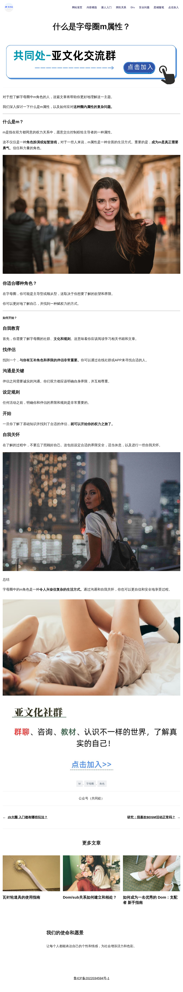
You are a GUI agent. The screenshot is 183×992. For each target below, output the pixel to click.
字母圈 (90, 783)
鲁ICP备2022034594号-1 (91, 978)
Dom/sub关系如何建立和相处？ (90, 897)
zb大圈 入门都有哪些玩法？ (28, 817)
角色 (102, 783)
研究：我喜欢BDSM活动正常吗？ (151, 817)
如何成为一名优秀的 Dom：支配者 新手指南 (150, 900)
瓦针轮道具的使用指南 (21, 897)
